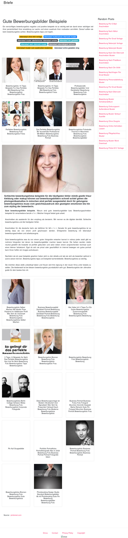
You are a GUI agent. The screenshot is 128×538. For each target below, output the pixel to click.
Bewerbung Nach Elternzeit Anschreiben (109, 93)
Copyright (81, 533)
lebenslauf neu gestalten (69, 40)
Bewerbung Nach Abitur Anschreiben (108, 32)
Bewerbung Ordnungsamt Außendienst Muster (109, 107)
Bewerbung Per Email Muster (110, 87)
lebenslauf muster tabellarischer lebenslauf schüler (37, 40)
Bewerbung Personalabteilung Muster (111, 80)
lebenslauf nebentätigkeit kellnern (62, 44)
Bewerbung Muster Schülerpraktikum (106, 100)
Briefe (8, 2)
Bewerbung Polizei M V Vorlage (111, 148)
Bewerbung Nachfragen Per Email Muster (110, 73)
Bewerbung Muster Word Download (109, 141)
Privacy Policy (67, 533)
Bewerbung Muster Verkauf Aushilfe (109, 115)
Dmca (45, 533)
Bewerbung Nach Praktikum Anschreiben (110, 61)
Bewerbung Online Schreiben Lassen (110, 127)
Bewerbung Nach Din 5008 (109, 67)
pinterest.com (16, 515)
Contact (55, 533)
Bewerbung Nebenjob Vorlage (111, 43)
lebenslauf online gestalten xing (66, 48)
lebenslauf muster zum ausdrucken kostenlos (34, 48)
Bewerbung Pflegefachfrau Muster (109, 134)
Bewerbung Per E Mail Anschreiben (108, 25)
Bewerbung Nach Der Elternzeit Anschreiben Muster (111, 54)
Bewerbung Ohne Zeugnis (109, 121)
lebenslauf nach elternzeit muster (34, 44)
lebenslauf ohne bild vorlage (31, 36)
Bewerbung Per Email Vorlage (111, 38)
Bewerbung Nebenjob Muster (110, 48)
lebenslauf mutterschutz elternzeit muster (60, 36)
